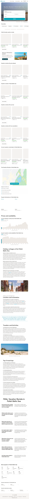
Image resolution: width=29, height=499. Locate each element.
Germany (7, 303)
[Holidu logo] (4, 1)
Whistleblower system (14, 497)
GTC (17, 496)
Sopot (23, 301)
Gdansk (10, 272)
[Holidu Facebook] (16, 495)
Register (25, 1)
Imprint (15, 496)
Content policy (24, 496)
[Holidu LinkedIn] (14, 495)
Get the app (12, 1)
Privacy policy (20, 496)
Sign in (22, 1)
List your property (17, 1)
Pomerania (15, 304)
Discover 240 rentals (14, 183)
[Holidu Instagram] (13, 495)
